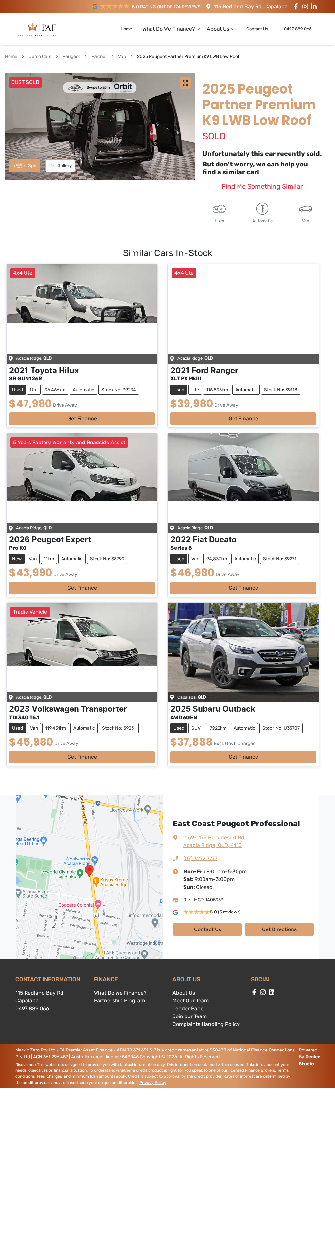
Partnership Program (119, 1001)
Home (126, 28)
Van (122, 56)
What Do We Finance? (168, 29)
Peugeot (71, 56)
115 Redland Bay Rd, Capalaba (251, 6)
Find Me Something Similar (262, 186)
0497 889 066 (298, 28)
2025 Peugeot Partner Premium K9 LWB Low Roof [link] (188, 56)
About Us (218, 29)
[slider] (100, 126)
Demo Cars (39, 56)
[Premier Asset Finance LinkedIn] (315, 6)
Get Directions (279, 929)
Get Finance (82, 418)
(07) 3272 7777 (200, 858)
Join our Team (189, 1016)
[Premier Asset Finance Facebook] (297, 6)
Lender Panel (188, 1008)
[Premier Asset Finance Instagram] (306, 6)
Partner (99, 56)
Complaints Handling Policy (206, 1024)
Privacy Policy (152, 1082)
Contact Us (257, 28)
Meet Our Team (190, 1001)
